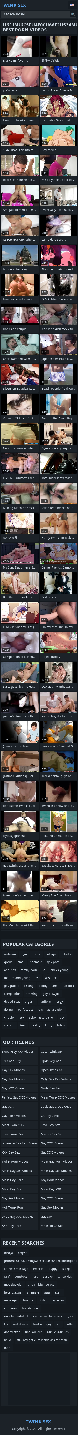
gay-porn (53, 962)
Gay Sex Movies (13, 1070)
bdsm (61, 1025)
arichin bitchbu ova (41, 1284)
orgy (60, 1002)
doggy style (12, 1332)
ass (38, 978)
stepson (9, 1025)
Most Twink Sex (13, 1125)
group (8, 962)
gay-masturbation (50, 1009)
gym (24, 954)
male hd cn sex (52, 1226)
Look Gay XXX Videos (56, 1106)
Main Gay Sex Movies (56, 1171)
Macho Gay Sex (52, 1134)
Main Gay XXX (51, 1189)
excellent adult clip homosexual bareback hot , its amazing (38, 1317)
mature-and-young (17, 978)
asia (47, 1292)
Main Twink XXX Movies (58, 1097)
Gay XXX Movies (52, 1152)
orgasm (30, 1002)
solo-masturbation (42, 1017)
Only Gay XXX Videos (56, 1079)
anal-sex (10, 970)
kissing (29, 986)
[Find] (73, 14)
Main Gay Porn (12, 1180)
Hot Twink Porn (13, 1207)
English (72, 5)
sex (22, 1017)
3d (44, 970)
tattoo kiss (65, 1277)
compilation (12, 994)
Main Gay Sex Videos (17, 1171)
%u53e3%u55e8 (58, 1332)
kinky (48, 1025)
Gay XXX (8, 1106)
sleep (66, 1269)
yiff (58, 1324)
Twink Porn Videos (15, 1161)
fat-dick (68, 986)
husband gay (42, 1324)
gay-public (11, 986)
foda (42, 1300)
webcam (10, 954)
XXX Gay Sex (11, 1152)
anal (55, 986)
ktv (6, 1324)
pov (62, 1017)
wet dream (20, 1324)
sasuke (48, 1277)
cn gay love (50, 1116)
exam (58, 1292)
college (51, 954)
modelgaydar (13, 1284)
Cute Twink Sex (51, 1051)
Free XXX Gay (11, 1061)
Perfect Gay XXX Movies (19, 1097)
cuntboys (21, 1277)
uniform (46, 1002)
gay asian (57, 1300)
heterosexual (13, 1292)
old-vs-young (60, 970)
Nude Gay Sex (51, 1088)
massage (10, 1300)
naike (8, 1340)
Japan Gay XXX (51, 1061)
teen (23, 1025)
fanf (7, 1277)
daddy (43, 986)
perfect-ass (25, 1009)
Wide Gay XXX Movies (17, 1216)
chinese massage (16, 1269)
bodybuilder (30, 1308)
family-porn (29, 970)
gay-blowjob (51, 994)
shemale (36, 962)
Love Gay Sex (50, 1125)
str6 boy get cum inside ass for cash (42, 1340)
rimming (32, 994)
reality (35, 1025)
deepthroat (12, 1002)
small (21, 962)
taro (35, 1277)
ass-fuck (51, 978)
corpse (22, 1253)
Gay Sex (46, 1216)
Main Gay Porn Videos (57, 1161)
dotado (66, 954)
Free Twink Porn (13, 1134)
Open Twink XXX (52, 1070)
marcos (38, 1269)
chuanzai (28, 1300)
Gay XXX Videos (13, 1088)
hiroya (8, 1253)
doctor (36, 954)
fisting (8, 1009)
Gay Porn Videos (14, 1116)
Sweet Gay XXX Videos (18, 1051)
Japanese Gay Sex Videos (19, 1143)
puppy (52, 1269)
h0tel (7, 1348)
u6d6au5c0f (33, 1332)
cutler (70, 1324)
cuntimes (10, 1308)
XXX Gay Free (11, 1226)
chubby (9, 1017)
